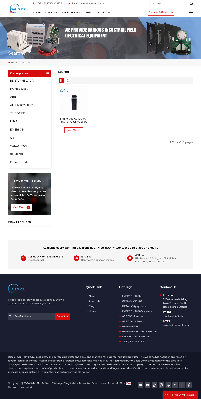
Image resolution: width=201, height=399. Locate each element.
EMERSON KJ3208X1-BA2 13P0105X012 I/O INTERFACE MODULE (74, 120)
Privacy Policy (116, 383)
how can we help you (26, 180)
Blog (91, 306)
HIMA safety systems (134, 306)
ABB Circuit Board (133, 321)
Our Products (70, 12)
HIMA (14, 121)
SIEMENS (16, 154)
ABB (13, 97)
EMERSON (17, 129)
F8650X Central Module (136, 336)
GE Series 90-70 (132, 301)
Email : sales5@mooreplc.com (88, 3)
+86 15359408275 (173, 316)
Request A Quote (159, 12)
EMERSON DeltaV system (137, 311)
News (88, 12)
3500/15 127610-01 (133, 341)
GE (12, 137)
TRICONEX (17, 113)
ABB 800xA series (132, 316)
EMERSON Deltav (132, 296)
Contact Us (103, 12)
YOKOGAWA (18, 146)
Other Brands (19, 162)
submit (61, 316)
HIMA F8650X (130, 326)
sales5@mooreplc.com (176, 325)
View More (19, 207)
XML (74, 383)
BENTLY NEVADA (22, 80)
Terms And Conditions (92, 383)
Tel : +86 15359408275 (50, 3)
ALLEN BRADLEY (21, 105)
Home (36, 12)
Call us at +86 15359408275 (45, 256)
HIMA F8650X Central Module (139, 331)
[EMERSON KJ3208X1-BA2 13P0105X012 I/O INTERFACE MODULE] (74, 102)
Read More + (74, 130)
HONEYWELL (19, 89)
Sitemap (57, 383)
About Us (50, 12)
